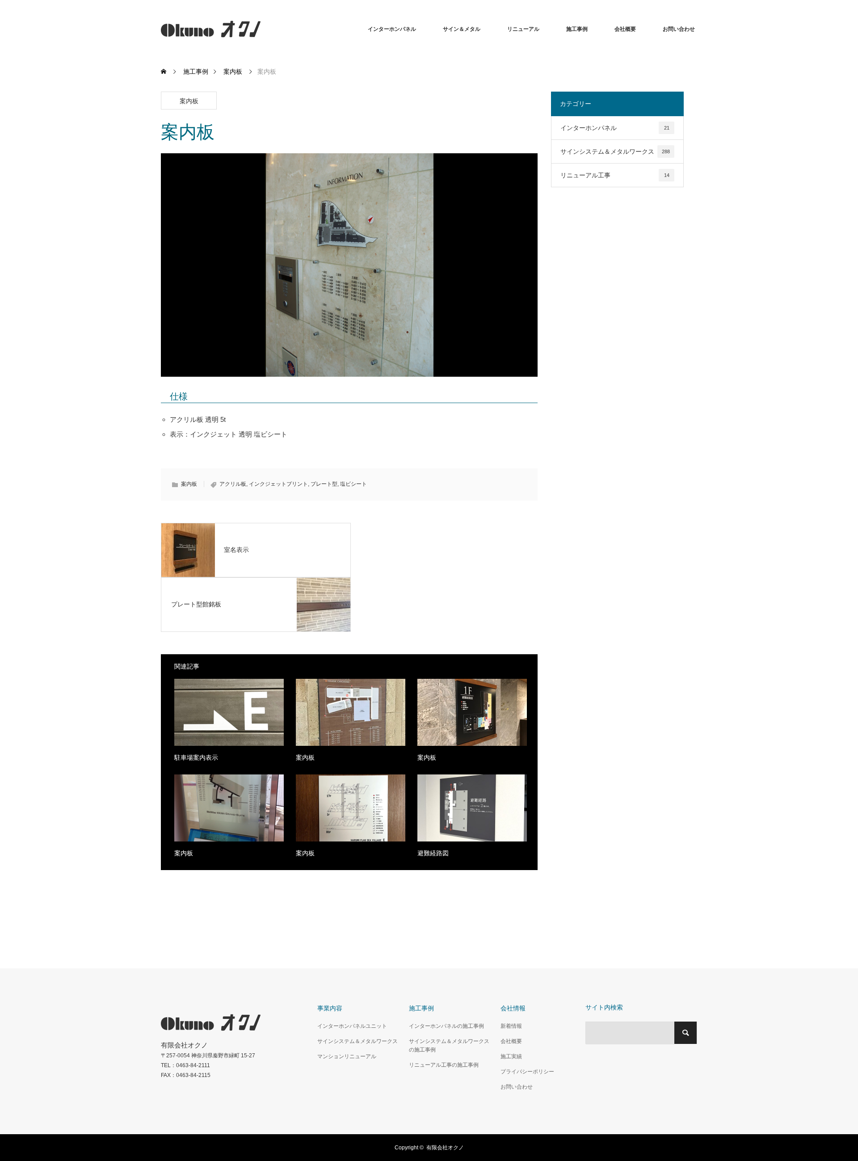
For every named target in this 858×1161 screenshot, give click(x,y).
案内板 (189, 101)
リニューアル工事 (614, 175)
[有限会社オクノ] (260, 29)
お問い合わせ (679, 29)
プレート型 (324, 484)
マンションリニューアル (346, 1056)
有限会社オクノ (445, 1147)
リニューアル (523, 29)
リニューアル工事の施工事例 (444, 1065)
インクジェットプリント (278, 484)
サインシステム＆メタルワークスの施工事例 (449, 1045)
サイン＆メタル (461, 29)
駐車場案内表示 (196, 757)
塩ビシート (353, 484)
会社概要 (625, 29)
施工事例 (577, 29)
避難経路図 (433, 853)
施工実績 (511, 1056)
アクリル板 (232, 484)
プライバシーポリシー (527, 1071)
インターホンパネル (392, 29)
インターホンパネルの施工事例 (446, 1026)
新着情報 (511, 1026)
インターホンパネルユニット (352, 1026)
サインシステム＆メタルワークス (615, 151)
